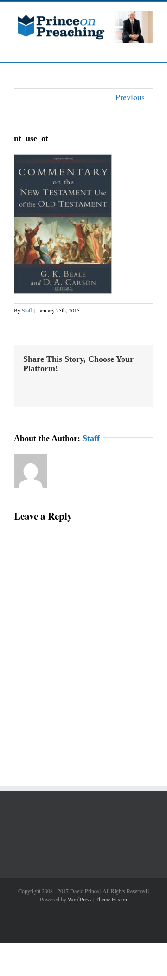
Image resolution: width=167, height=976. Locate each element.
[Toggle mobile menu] (149, 48)
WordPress (80, 899)
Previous (130, 96)
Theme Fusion (111, 899)
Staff (27, 310)
